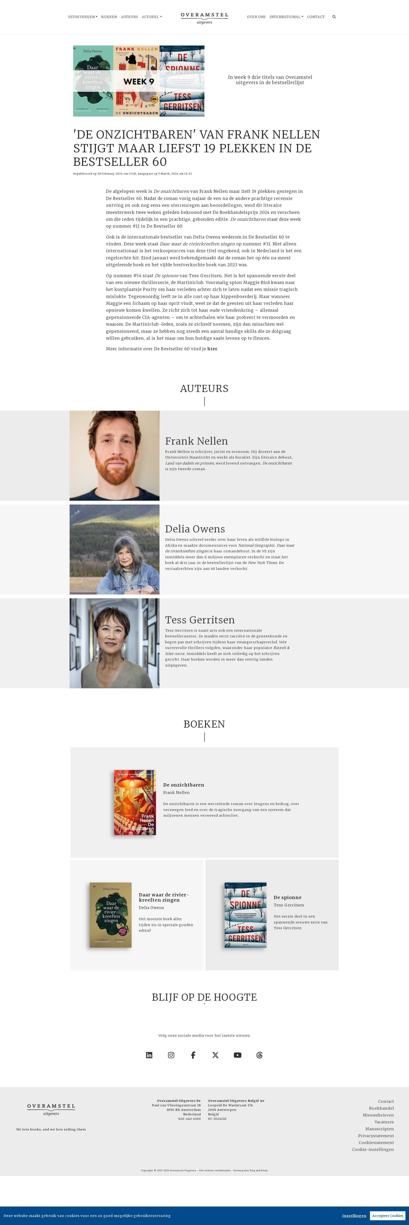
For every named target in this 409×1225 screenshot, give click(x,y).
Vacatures (384, 1122)
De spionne (288, 897)
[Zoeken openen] (334, 17)
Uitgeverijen (81, 17)
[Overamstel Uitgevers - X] (215, 1055)
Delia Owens (195, 529)
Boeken (109, 17)
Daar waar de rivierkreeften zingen (164, 897)
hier (212, 348)
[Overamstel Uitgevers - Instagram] (171, 1055)
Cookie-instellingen (373, 1149)
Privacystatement (376, 1135)
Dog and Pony (259, 1170)
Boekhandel (381, 1108)
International (285, 17)
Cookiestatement (376, 1142)
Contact (316, 17)
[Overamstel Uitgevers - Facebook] (193, 1055)
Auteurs (129, 17)
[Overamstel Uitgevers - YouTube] (238, 1055)
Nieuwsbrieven (378, 1115)
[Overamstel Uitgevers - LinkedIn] (149, 1055)
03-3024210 (217, 1119)
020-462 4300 (189, 1119)
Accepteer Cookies (387, 1216)
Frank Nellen (196, 441)
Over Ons (256, 17)
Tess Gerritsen (200, 620)
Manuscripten (379, 1128)
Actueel (150, 17)
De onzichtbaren (183, 785)
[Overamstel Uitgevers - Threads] (260, 1055)
